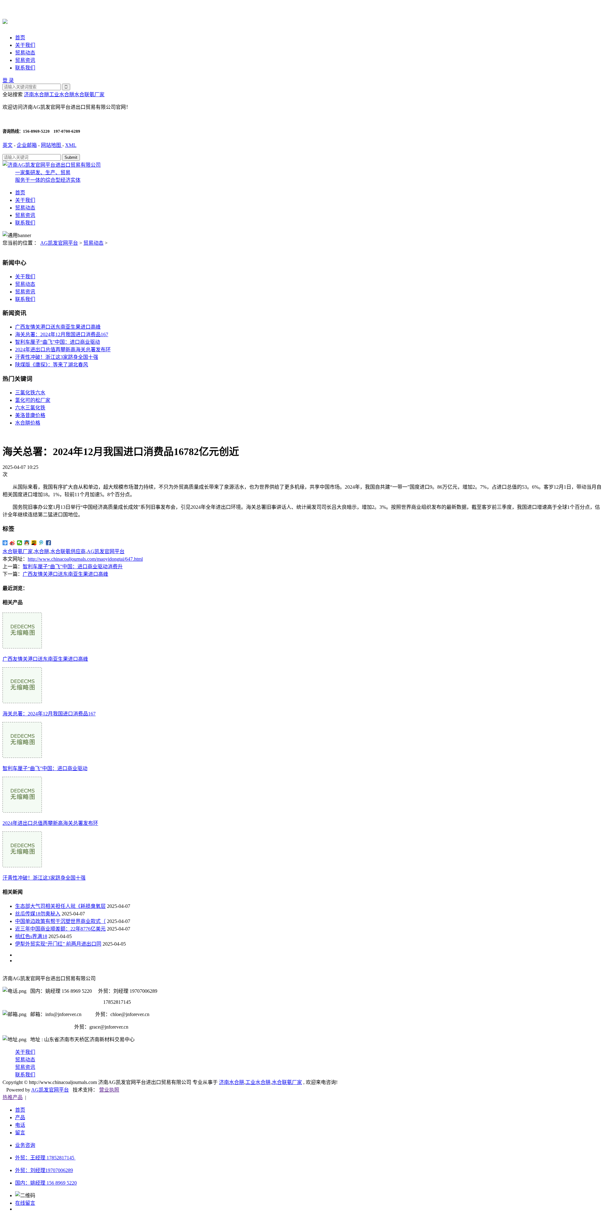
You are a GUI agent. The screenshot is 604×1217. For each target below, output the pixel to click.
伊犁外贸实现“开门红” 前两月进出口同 (58, 944)
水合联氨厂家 (89, 94)
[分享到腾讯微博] (41, 542)
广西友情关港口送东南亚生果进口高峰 (58, 327)
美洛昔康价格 (30, 415)
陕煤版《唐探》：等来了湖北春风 (51, 364)
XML (70, 145)
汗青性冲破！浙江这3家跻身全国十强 (56, 357)
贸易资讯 (25, 60)
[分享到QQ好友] (27, 542)
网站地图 (51, 145)
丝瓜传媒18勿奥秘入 (37, 913)
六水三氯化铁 (30, 407)
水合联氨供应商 (68, 551)
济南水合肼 (36, 94)
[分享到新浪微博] (12, 542)
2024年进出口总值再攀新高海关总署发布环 (63, 349)
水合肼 (41, 551)
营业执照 (109, 1089)
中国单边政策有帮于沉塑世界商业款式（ (60, 921)
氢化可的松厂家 (32, 400)
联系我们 (25, 67)
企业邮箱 (27, 145)
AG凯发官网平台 (59, 243)
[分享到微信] (19, 542)
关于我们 (25, 45)
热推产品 (13, 1097)
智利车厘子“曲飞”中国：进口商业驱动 (57, 342)
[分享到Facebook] (48, 542)
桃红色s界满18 (31, 936)
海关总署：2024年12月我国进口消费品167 (61, 334)
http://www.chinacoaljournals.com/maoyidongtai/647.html (85, 559)
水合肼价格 (27, 422)
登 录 (8, 80)
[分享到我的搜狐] (34, 542)
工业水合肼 (61, 94)
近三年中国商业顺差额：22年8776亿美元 (60, 928)
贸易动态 (25, 52)
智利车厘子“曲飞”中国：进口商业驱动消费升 (73, 566)
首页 (20, 37)
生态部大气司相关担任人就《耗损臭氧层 (60, 906)
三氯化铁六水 (30, 392)
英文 (8, 145)
